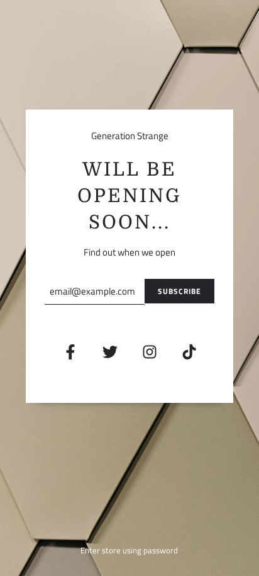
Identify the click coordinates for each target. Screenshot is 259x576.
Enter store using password (129, 550)
